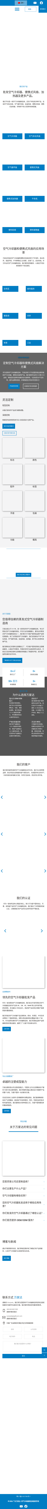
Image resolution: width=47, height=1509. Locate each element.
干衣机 (35, 198)
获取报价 (43, 9)
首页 (3, 1442)
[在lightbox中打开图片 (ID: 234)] (14, 931)
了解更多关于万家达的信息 (12, 660)
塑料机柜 (12, 230)
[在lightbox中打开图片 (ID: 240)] (36, 931)
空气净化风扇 (34, 136)
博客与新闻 (5, 1460)
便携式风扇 (34, 167)
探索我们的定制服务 (30, 386)
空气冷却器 (12, 136)
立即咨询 (6, 1029)
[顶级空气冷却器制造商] (16, 1384)
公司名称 (6, 1438)
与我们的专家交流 (9, 433)
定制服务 (5, 1449)
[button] (23, 1181)
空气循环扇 (12, 167)
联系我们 (5, 1463)
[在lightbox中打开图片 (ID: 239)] (32, 931)
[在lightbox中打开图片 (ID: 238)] (27, 931)
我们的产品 (5, 1446)
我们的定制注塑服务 (23, 575)
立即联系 (6, 1111)
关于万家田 (5, 1456)
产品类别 (6, 1404)
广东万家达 (16, 1501)
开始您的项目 (14, 386)
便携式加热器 (12, 198)
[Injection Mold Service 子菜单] (12, 1453)
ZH (21, 2)
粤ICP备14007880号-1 (23, 1496)
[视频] (21, 1506)
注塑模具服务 (6, 1453)
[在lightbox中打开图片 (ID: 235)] (18, 931)
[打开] (17, 9)
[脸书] (25, 1506)
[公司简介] (23, 598)
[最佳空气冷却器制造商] (7, 9)
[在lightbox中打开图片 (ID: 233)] (9, 931)
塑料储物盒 (34, 230)
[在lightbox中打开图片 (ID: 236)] (23, 931)
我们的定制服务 (9, 426)
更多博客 (6, 1258)
